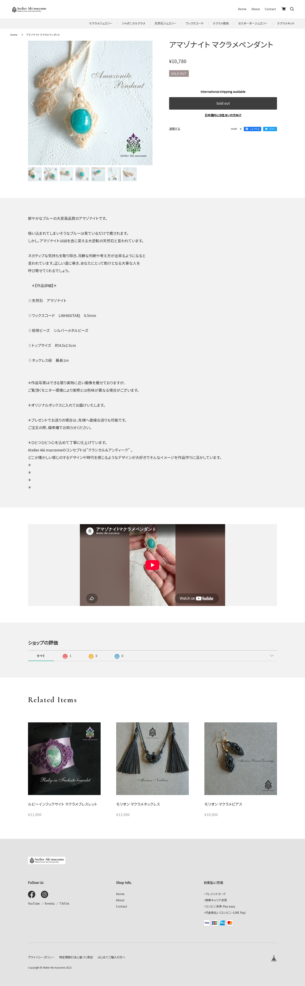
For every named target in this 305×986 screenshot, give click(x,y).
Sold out (223, 103)
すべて (41, 656)
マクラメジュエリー (100, 23)
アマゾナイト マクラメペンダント (43, 34)
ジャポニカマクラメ (133, 23)
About (255, 9)
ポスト (272, 128)
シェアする (254, 128)
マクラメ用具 (221, 23)
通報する (174, 128)
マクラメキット (286, 23)
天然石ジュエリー (165, 23)
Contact (270, 9)
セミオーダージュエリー (253, 23)
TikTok (64, 903)
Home (242, 9)
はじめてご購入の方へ (111, 957)
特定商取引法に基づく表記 (76, 957)
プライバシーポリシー (41, 957)
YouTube (34, 903)
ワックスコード (195, 23)
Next (148, 103)
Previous (32, 103)
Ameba (50, 903)
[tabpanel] (90, 103)
